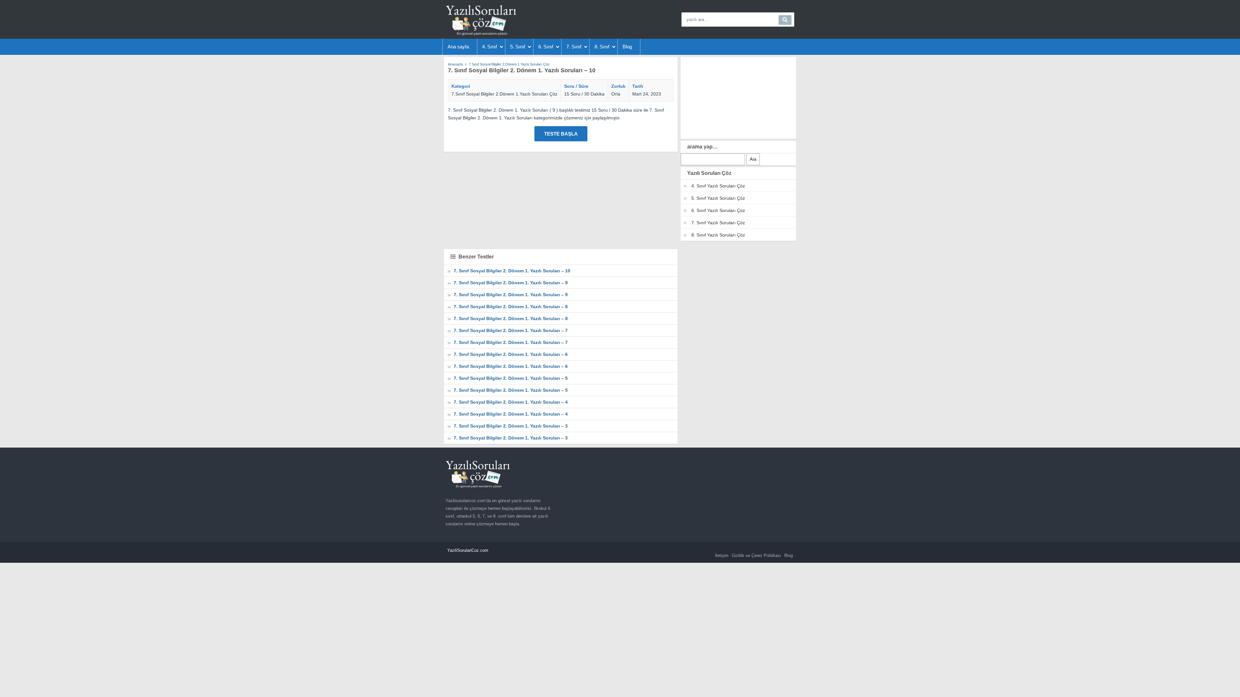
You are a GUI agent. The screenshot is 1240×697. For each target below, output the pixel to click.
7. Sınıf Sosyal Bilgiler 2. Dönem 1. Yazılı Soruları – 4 (511, 402)
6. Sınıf (545, 46)
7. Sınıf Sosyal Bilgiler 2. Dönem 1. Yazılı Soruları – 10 (512, 270)
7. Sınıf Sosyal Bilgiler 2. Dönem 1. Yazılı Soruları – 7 (511, 330)
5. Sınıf (517, 46)
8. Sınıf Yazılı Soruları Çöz (718, 234)
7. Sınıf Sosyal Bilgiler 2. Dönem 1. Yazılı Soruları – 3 (511, 426)
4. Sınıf (489, 46)
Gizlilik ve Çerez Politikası (756, 555)
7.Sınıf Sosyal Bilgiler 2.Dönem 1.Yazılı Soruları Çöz (504, 93)
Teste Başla (561, 133)
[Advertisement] (560, 200)
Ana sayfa (458, 46)
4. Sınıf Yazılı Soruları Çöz (718, 185)
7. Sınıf (573, 46)
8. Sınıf (601, 46)
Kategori (460, 86)
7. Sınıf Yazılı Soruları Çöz (718, 222)
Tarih (637, 86)
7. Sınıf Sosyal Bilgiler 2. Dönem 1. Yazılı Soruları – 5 (511, 378)
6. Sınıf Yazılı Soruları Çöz (718, 210)
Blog (627, 46)
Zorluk (618, 86)
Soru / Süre (576, 86)
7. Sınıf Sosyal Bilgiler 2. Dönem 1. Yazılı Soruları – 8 (511, 306)
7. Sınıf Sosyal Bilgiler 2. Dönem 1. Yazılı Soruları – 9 (511, 282)
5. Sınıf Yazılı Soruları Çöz (718, 198)
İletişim (721, 555)
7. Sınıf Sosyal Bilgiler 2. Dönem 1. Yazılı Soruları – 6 (511, 354)
